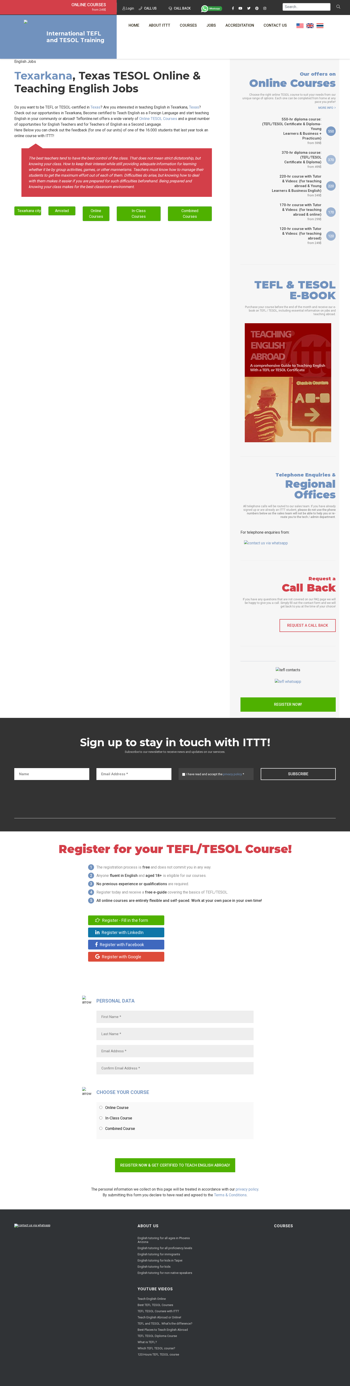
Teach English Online (152, 1299)
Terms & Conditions (230, 1195)
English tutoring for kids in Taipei (160, 1260)
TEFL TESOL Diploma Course (157, 1336)
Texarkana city (29, 211)
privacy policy (232, 774)
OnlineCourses (96, 214)
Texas (95, 107)
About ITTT (159, 25)
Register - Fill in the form (124, 920)
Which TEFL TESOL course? (156, 1348)
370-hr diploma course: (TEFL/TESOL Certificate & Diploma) (301, 159)
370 (331, 160)
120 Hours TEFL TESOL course (158, 1354)
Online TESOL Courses (158, 118)
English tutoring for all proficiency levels (165, 1248)
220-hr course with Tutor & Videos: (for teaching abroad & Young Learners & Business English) (296, 185)
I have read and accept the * (215, 774)
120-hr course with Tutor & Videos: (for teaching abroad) (300, 236)
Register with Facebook (121, 944)
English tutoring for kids (154, 1266)
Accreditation (239, 25)
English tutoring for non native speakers (165, 1273)
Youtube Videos (155, 1289)
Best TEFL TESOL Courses (155, 1305)
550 (331, 131)
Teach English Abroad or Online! (159, 1317)
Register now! (288, 704)
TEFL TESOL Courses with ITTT (158, 1311)
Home (134, 25)
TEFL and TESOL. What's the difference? (165, 1323)
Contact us (275, 25)
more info (325, 107)
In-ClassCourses (139, 214)
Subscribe (298, 774)
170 (331, 212)
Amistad (62, 211)
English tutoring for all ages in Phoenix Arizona (164, 1240)
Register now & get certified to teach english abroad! (175, 1165)
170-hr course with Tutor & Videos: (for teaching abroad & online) (300, 212)
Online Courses (88, 4)
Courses (188, 25)
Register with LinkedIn (122, 932)
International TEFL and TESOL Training (75, 37)
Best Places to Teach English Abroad (163, 1329)
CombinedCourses (189, 214)
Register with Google (121, 956)
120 (331, 236)
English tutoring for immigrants (159, 1254)
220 (331, 186)
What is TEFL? (147, 1342)
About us (148, 1226)
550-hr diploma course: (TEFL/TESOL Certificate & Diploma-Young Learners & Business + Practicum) (291, 131)
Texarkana (43, 75)
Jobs (211, 25)
